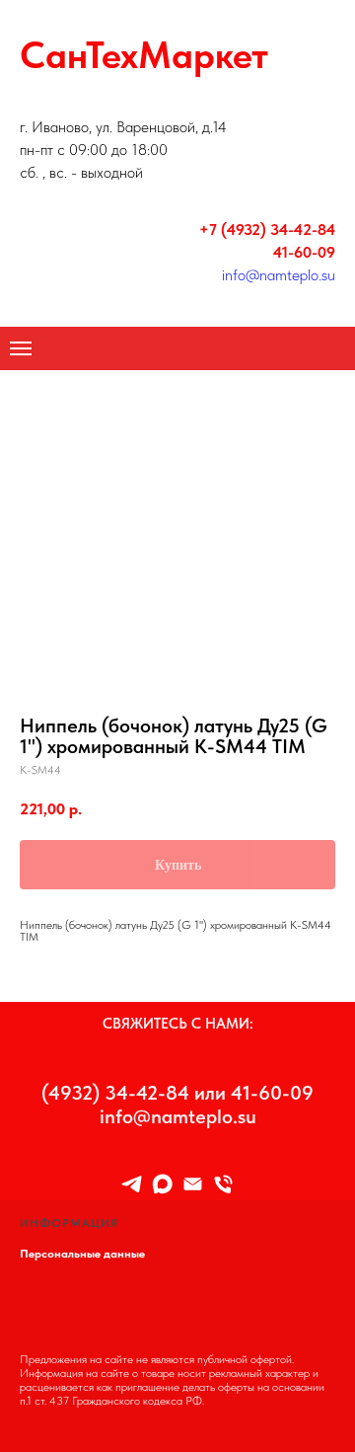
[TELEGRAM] (131, 1184)
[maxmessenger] (162, 1184)
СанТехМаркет (144, 55)
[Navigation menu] (21, 348)
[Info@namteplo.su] (192, 1184)
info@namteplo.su (278, 275)
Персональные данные (82, 1254)
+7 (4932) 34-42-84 (267, 229)
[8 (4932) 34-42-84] (223, 1184)
